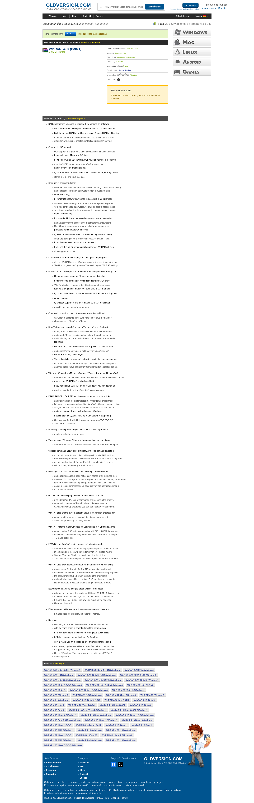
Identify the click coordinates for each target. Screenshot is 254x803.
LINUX (192, 51)
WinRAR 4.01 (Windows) (90, 740)
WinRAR (73, 42)
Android (87, 16)
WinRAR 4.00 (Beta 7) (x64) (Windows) (63, 745)
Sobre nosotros (53, 762)
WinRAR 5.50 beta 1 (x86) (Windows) (62, 670)
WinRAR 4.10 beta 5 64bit (117, 700)
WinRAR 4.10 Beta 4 (54, 710)
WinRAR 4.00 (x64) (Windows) (120, 740)
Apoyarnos (190, 5)
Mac (65, 16)
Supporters (51, 774)
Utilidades (61, 42)
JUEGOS (192, 71)
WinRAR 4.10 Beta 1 (142, 725)
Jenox (125, 798)
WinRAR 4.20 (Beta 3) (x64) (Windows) (97, 675)
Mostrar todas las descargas (92, 34)
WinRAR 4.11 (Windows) (152, 695)
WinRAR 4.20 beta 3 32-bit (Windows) (103, 680)
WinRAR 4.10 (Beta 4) (140, 705)
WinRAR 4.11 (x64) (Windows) (87, 695)
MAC (192, 42)
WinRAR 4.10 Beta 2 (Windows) (137, 720)
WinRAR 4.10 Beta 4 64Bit (112, 705)
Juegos (99, 16)
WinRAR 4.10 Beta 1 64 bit (88, 725)
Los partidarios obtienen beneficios (185, 9)
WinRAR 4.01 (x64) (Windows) (120, 730)
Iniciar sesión (208, 8)
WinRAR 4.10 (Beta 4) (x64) (81, 705)
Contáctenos (52, 766)
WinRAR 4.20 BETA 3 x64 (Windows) (138, 675)
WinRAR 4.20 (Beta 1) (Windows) (128, 690)
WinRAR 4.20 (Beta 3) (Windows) (142, 680)
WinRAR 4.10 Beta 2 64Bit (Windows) (62, 720)
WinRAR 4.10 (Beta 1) (116, 725)
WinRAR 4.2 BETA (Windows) (139, 670)
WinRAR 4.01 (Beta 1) (86, 735)
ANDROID (192, 61)
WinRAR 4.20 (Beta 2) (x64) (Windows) (63, 685)
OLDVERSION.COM (68, 5)
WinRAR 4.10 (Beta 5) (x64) (86, 700)
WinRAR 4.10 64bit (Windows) (58, 730)
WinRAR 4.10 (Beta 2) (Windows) (101, 720)
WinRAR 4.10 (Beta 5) (144, 700)
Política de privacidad (84, 798)
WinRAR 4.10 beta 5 (54, 705)
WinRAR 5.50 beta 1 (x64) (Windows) (102, 670)
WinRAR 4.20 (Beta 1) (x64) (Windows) (89, 690)
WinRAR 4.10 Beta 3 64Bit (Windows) (129, 710)
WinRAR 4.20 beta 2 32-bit (140, 685)
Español (198, 16)
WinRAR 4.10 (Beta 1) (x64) (57, 725)
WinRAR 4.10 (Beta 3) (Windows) (60, 715)
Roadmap (51, 770)
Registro (222, 8)
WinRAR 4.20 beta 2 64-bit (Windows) (104, 685)
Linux (75, 16)
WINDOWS (192, 32)
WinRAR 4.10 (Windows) (90, 730)
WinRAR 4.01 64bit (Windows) (58, 740)
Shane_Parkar (125, 70)
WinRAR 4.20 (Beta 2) (54, 690)
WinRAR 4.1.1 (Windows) (56, 700)
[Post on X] (118, 79)
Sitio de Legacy (183, 16)
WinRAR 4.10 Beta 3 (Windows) (96, 715)
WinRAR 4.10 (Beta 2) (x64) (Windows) (135, 715)
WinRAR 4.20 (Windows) (56, 695)
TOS (107, 798)
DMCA (99, 798)
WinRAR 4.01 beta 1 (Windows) (117, 735)
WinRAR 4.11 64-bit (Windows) (121, 695)
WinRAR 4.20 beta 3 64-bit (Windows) (62, 680)
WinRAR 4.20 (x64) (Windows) (58, 675)
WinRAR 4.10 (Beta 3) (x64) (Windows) (87, 710)
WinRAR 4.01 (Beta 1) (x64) (57, 735)
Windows (53, 16)
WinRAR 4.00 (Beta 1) (65, 49)
